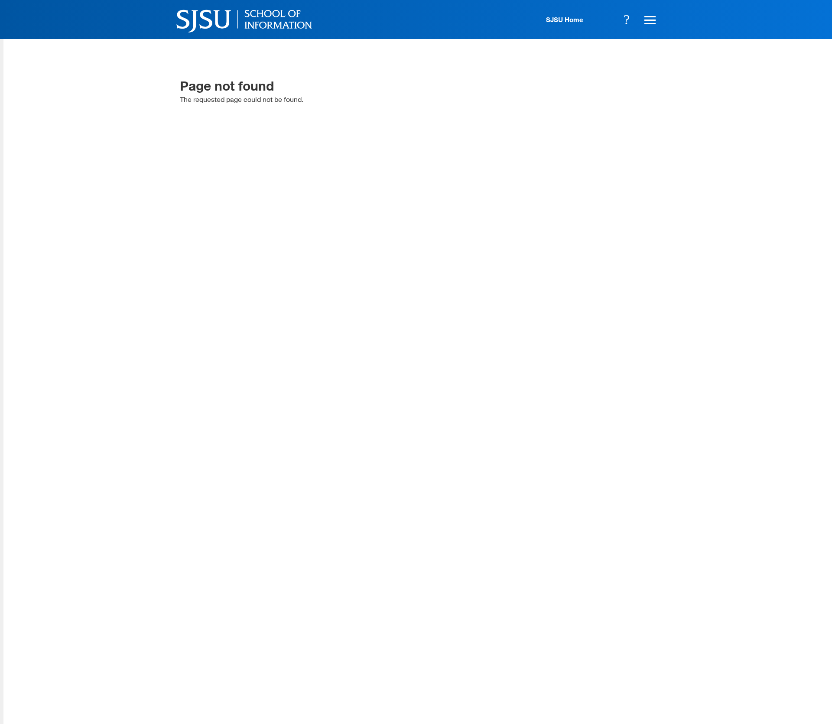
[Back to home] (238, 610)
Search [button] (626, 19)
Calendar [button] (602, 19)
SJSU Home (564, 19)
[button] (649, 19)
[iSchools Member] (631, 699)
